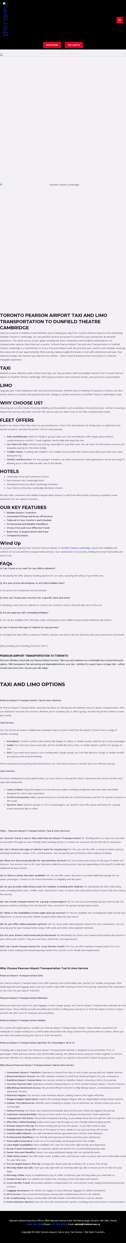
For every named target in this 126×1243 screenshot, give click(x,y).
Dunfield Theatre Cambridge (75, 547)
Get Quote (74, 45)
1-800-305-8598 (34, 1224)
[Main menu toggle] (119, 20)
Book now (52, 45)
